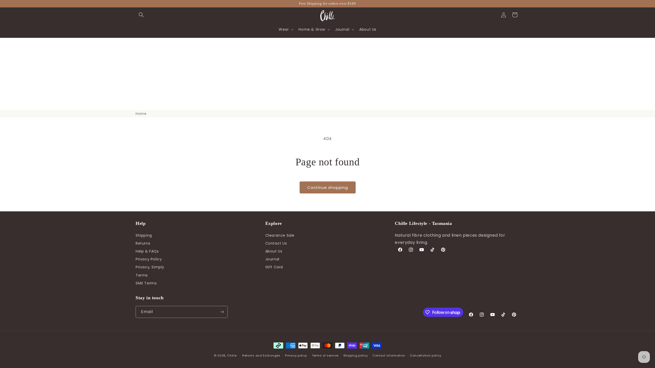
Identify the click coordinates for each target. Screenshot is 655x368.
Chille (231, 355)
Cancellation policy (425, 355)
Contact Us (276, 243)
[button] (141, 14)
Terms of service (325, 355)
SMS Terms (146, 283)
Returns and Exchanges (261, 355)
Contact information (389, 355)
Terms (142, 275)
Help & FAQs (147, 251)
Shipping (144, 235)
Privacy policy (296, 355)
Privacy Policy (149, 259)
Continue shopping (327, 187)
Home (141, 113)
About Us (273, 251)
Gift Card (274, 267)
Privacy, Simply (150, 267)
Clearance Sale (279, 235)
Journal (272, 259)
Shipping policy (355, 355)
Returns (143, 243)
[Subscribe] (221, 312)
